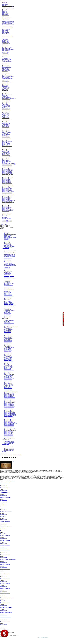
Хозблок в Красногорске (6, 108)
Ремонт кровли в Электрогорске (7, 209)
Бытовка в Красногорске (6, 97)
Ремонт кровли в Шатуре (6, 208)
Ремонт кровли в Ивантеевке (7, 178)
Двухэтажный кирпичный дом (7, 26)
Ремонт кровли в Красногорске (9, 413)
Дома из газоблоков (5, 19)
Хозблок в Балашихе (5, 113)
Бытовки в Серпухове (6, 158)
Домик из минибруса (6, 43)
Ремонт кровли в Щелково (6, 207)
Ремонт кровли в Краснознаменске (8, 186)
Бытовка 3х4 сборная (5, 564)
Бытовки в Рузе (5, 162)
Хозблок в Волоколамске (8, 338)
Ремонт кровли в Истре (6, 179)
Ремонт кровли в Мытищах (7, 190)
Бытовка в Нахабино (6, 109)
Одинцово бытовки (5, 117)
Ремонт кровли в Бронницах (7, 166)
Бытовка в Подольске (6, 123)
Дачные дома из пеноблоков (7, 23)
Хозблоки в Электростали (8, 385)
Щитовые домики (5, 41)
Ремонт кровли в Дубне (8, 403)
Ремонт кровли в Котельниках (7, 184)
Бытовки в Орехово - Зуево (7, 149)
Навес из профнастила (6, 65)
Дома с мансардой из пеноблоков (8, 24)
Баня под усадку (5, 12)
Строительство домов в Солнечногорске (9, 163)
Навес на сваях (5, 71)
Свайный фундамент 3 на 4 (7, 221)
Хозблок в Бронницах (6, 129)
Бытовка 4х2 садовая (5, 506)
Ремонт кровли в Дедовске (7, 171)
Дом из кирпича (5, 25)
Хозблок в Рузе (5, 133)
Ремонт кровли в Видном (6, 167)
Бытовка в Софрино (5, 127)
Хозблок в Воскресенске (8, 375)
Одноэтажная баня (5, 15)
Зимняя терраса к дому (6, 58)
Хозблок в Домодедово (6, 148)
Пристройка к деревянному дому (8, 49)
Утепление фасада (5, 215)
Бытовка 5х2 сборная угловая (7, 597)
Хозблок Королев (5, 104)
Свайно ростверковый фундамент (8, 36)
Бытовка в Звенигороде (6, 99)
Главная (1, 454)
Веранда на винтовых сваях (7, 54)
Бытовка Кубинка (5, 95)
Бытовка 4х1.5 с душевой (5, 511)
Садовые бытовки (7, 301)
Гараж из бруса (5, 31)
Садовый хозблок (5, 85)
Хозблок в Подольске (6, 128)
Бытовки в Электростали (6, 132)
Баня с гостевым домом (8, 245)
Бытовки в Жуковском (6, 130)
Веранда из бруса (5, 55)
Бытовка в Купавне (7, 348)
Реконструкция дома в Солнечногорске (9, 164)
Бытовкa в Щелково (5, 136)
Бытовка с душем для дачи (6, 75)
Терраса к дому (5, 57)
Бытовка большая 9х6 (5, 621)
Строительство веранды (6, 56)
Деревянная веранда (5, 52)
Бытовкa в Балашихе (5, 114)
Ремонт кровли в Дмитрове (7, 172)
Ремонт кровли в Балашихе (9, 394)
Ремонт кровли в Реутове (6, 198)
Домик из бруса (5, 39)
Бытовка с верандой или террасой (8, 76)
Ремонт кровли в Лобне (6, 187)
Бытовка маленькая (4, 482)
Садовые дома (4, 37)
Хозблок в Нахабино (5, 101)
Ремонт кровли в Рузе (6, 199)
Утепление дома (5, 440)
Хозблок (3, 79)
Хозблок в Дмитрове (5, 131)
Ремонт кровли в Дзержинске (7, 170)
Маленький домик (5, 42)
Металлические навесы (6, 66)
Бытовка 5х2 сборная (5, 573)
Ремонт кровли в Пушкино (7, 196)
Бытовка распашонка (6, 73)
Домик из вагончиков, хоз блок (7, 78)
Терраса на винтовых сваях (7, 61)
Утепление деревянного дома (7, 213)
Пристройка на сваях (6, 50)
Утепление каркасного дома (9, 441)
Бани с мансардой (5, 13)
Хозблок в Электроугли (6, 150)
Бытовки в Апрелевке (6, 155)
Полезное (4, 219)
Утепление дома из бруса (6, 214)
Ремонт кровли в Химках (6, 205)
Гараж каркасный (5, 30)
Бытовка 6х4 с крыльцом (6, 612)
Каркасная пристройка (6, 48)
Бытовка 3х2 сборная (5, 549)
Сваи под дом (4, 217)
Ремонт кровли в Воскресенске (7, 169)
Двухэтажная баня (5, 16)
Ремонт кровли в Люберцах (7, 188)
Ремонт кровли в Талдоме (8, 432)
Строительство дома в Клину (7, 165)
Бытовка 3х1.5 (3, 502)
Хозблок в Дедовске (5, 100)
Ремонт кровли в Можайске (7, 189)
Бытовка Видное (5, 116)
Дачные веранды (5, 53)
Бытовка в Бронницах (6, 121)
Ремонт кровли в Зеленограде (7, 177)
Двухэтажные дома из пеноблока (8, 22)
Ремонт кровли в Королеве (7, 183)
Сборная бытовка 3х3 (5, 521)
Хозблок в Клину (5, 96)
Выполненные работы (6, 319)
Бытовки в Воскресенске (8, 366)
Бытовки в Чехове (5, 157)
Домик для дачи (5, 38)
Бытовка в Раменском (6, 112)
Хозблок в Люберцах (6, 152)
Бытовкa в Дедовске (5, 110)
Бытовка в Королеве (5, 102)
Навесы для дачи (7, 291)
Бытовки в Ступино (5, 151)
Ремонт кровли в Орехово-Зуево (9, 422)
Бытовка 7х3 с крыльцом (6, 607)
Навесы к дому (5, 62)
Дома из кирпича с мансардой (7, 27)
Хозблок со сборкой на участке (9, 310)
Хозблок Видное (5, 135)
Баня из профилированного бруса (8, 6)
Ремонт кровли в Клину (6, 181)
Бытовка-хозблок (5, 83)
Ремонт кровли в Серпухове (7, 201)
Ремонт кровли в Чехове (6, 206)
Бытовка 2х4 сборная (5, 530)
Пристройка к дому (5, 46)
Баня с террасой (5, 14)
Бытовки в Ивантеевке (6, 159)
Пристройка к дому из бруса (7, 47)
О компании (2, 0)
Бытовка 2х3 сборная (5, 540)
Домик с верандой (7, 273)
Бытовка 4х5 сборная (5, 588)
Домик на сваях (5, 45)
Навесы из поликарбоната (6, 67)
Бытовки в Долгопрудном (6, 156)
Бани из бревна (7, 236)
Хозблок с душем (5, 80)
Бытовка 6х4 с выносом (5, 617)
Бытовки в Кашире (5, 154)
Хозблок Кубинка (5, 93)
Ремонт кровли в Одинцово (7, 193)
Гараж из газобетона (5, 33)
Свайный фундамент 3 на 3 (9, 450)
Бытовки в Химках (5, 142)
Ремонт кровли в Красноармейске (8, 185)
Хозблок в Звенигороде (6, 111)
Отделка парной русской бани (7, 17)
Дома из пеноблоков (5, 20)
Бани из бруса (4, 5)
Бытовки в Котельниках (6, 161)
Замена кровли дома (5, 211)
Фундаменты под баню (6, 18)
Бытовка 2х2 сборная (5, 535)
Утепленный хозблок (6, 87)
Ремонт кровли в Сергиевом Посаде (8, 200)
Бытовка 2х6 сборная (5, 578)
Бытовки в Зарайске (5, 160)
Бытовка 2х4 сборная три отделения (8, 559)
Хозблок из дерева (5, 84)
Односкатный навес (5, 68)
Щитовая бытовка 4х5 (5, 602)
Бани (3, 3)
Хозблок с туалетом (5, 81)
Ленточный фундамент (8, 263)
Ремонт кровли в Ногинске (7, 192)
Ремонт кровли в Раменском (7, 197)
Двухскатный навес (5, 69)
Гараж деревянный (5, 32)
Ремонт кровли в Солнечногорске (8, 202)
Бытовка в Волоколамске (8, 329)
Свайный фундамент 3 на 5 (7, 220)
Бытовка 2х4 (3, 516)
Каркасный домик (5, 40)
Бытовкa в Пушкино (5, 103)
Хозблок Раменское (5, 120)
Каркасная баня (5, 9)
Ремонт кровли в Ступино (8, 431)
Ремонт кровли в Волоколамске (7, 168)
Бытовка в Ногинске (5, 125)
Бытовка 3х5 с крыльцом (6, 526)
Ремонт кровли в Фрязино (6, 204)
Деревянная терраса (5, 60)
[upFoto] (6, 468)
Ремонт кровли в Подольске (7, 195)
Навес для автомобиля (6, 70)
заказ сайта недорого (44, 637)
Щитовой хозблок (5, 86)
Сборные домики (5, 44)
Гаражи (3, 28)
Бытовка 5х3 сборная (5, 583)
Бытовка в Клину (5, 92)
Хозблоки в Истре (5, 115)
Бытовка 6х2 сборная (5, 569)
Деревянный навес (7, 292)
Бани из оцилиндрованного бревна (8, 8)
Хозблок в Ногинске (5, 124)
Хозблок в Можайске (6, 137)
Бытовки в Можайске (6, 134)
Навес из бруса (5, 64)
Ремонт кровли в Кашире (6, 180)
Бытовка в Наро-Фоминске (7, 141)
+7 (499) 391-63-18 (3, 224)
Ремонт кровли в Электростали (7, 210)
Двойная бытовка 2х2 (5, 492)
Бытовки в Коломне (5, 139)
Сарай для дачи (5, 90)
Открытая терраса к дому (6, 59)
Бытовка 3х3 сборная (5, 554)
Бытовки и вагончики (6, 72)
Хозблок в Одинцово (6, 106)
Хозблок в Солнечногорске (9, 320)
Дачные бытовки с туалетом (7, 74)
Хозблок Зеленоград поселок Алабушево (9, 98)
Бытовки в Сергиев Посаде (7, 146)
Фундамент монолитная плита (9, 264)
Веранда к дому (5, 51)
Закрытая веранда (7, 282)
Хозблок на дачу (5, 82)
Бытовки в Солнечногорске (7, 94)
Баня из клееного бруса (8, 235)
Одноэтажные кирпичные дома (9, 254)
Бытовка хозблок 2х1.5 (5, 497)
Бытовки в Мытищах (6, 153)
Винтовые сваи (5, 216)
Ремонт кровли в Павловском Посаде (8, 194)
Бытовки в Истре (5, 107)
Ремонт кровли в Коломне (6, 182)
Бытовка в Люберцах (8, 376)
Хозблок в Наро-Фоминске (9, 347)
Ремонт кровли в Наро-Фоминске (8, 191)
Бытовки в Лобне (5, 145)
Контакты (4, 222)
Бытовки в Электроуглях (6, 138)
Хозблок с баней (5, 89)
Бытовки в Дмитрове (8, 357)
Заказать (5, 485)
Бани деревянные (5, 4)
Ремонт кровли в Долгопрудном (7, 173)
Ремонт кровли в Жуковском (7, 176)
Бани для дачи (4, 11)
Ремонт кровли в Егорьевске (9, 404)
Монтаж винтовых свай (6, 218)
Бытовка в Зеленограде (6, 105)
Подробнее (2, 485)
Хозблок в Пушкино (5, 118)
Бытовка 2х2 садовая (5, 487)
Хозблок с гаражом (5, 88)
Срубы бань (4, 10)
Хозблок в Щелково (5, 140)
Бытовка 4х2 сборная (5, 545)
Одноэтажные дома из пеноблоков (8, 21)
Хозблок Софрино (5, 126)
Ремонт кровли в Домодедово (7, 174)
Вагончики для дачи (5, 77)
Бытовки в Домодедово (6, 143)
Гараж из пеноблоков (6, 29)
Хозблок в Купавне (5, 122)
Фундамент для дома (6, 34)
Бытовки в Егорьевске (6, 144)
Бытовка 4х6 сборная (5, 593)
